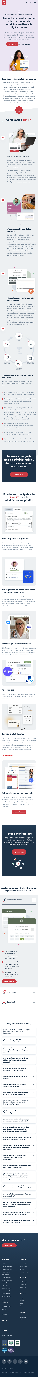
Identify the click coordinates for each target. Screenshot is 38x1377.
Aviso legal (4, 1372)
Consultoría (5, 1285)
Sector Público (6, 1293)
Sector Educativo (6, 1290)
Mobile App (23, 1287)
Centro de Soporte (7, 1335)
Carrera (22, 1300)
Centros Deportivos (7, 1277)
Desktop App (23, 1281)
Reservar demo (24, 1272)
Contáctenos (12, 44)
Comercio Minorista (7, 1269)
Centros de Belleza (7, 1280)
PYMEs (4, 1264)
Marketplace (5, 1312)
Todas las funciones (19, 812)
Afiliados (22, 1319)
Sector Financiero (6, 1272)
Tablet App (23, 1284)
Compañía (22, 1298)
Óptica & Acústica (6, 1296)
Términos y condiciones (15, 1372)
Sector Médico (6, 1282)
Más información (7, 755)
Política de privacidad (29, 1372)
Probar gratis (26, 44)
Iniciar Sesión (23, 1266)
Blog (21, 1306)
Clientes (22, 1303)
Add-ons (4, 1309)
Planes (3, 1325)
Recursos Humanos (7, 1288)
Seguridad (4, 1314)
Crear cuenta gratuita (25, 1264)
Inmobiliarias (5, 1274)
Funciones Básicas (6, 1306)
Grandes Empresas (7, 1266)
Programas (23, 1317)
